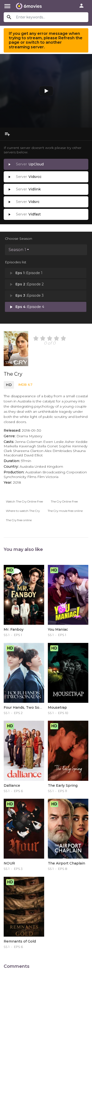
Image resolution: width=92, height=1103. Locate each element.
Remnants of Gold (20, 941)
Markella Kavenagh (20, 446)
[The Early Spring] (68, 751)
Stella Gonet (47, 446)
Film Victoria (47, 477)
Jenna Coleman (28, 441)
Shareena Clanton (28, 451)
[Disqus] (46, 1033)
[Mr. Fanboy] (24, 595)
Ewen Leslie (53, 441)
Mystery (35, 436)
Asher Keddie (76, 441)
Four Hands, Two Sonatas (26, 707)
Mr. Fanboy (14, 629)
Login (81, 6)
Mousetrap (57, 707)
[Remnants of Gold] (24, 907)
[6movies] (29, 6)
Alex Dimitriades (58, 451)
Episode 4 (26, 307)
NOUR (9, 863)
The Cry (13, 374)
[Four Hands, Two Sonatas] (24, 673)
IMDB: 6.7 (25, 384)
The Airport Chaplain (66, 863)
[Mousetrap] (68, 673)
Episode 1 (25, 273)
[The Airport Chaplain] (68, 829)
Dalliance (12, 785)
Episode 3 (26, 295)
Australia (27, 466)
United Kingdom (49, 466)
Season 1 (17, 249)
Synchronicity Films (20, 477)
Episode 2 (26, 284)
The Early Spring (63, 785)
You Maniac (58, 629)
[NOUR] (24, 829)
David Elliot (33, 455)
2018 (17, 482)
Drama (22, 436)
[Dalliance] (24, 751)
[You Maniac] (68, 595)
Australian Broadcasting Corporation (56, 472)
